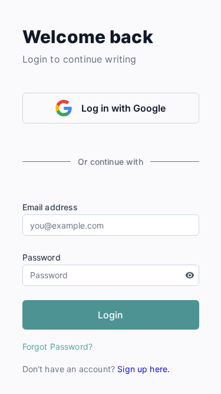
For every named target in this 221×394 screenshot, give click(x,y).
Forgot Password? (57, 346)
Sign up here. (143, 369)
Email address (50, 207)
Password (41, 257)
